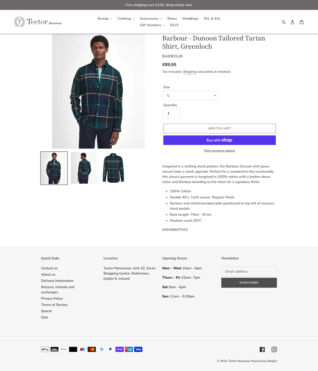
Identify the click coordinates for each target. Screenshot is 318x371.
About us (48, 274)
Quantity (170, 105)
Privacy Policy (52, 298)
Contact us (49, 268)
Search (46, 311)
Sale (44, 317)
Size (166, 87)
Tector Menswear (239, 361)
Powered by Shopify (264, 361)
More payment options (219, 151)
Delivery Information (57, 280)
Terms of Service (54, 304)
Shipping (189, 71)
